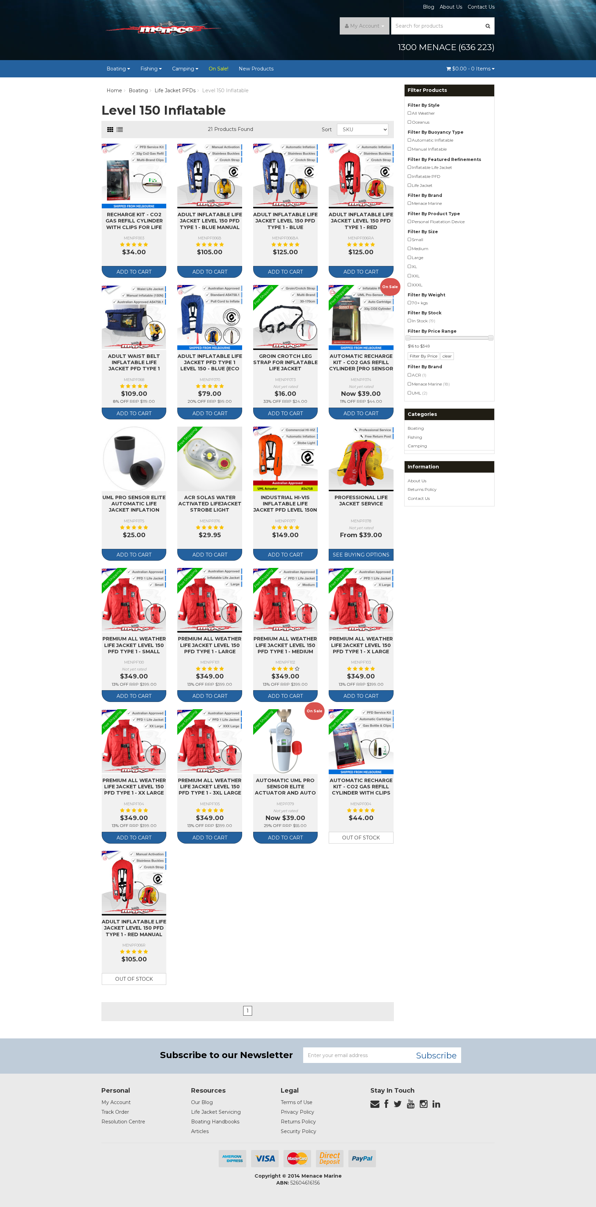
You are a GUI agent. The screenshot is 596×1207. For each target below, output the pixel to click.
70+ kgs (420, 302)
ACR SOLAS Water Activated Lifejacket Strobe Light (209, 503)
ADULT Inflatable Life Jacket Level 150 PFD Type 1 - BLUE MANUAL (210, 220)
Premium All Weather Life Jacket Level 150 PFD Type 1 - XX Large (134, 786)
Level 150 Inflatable (225, 90)
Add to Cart (134, 272)
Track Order (115, 1112)
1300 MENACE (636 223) (446, 47)
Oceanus (420, 122)
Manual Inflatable (429, 149)
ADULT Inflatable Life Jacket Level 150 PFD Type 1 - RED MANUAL (134, 928)
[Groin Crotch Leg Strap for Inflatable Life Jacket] (285, 317)
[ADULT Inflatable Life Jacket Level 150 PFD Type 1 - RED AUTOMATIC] (361, 176)
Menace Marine (427, 203)
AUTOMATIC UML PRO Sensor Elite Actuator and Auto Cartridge (285, 789)
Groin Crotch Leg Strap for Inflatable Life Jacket (285, 362)
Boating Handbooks (215, 1122)
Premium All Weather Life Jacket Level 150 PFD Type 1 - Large (209, 645)
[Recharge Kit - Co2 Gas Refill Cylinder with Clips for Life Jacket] (134, 176)
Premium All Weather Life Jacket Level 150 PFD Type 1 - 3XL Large (209, 786)
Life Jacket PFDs (175, 90)
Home (114, 90)
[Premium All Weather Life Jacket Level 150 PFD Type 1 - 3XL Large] (209, 741)
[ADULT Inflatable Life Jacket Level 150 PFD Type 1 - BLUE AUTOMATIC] (285, 176)
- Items (472, 69)
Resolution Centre (123, 1122)
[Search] (488, 26)
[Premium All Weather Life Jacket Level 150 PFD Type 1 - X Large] (361, 600)
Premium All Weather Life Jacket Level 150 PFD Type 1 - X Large (361, 645)
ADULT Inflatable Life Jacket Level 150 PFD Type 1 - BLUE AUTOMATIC (285, 224)
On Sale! (218, 69)
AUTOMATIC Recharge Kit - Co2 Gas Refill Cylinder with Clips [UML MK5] (361, 789)
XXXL (417, 284)
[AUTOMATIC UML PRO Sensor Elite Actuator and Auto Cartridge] (285, 741)
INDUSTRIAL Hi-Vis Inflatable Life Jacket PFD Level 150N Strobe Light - (285, 507)
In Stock (423, 320)
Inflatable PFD (426, 176)
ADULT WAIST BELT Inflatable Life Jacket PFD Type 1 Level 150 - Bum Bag (134, 365)
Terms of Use (296, 1102)
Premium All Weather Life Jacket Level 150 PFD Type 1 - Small (134, 645)
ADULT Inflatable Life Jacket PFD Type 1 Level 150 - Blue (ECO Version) (210, 365)
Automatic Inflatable (432, 140)
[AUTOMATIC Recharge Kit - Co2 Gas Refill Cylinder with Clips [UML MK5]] (361, 741)
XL (414, 266)
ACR (419, 375)
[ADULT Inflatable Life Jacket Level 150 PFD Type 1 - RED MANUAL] (134, 883)
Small (417, 239)
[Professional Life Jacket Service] (361, 459)
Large (417, 257)
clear (447, 356)
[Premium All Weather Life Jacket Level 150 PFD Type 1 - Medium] (285, 600)
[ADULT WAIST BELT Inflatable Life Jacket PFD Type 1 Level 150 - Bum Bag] (134, 317)
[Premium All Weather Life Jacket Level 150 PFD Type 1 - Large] (209, 600)
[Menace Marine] (163, 29)
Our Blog (202, 1102)
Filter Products (427, 90)
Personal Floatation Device (438, 221)
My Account (116, 1102)
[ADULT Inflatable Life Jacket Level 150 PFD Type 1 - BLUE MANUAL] (209, 176)
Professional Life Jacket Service (361, 500)
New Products (256, 69)
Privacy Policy (297, 1112)
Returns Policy (422, 489)
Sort (327, 129)
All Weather (423, 113)
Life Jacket (422, 185)
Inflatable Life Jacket (432, 167)
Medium (420, 248)
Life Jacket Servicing (216, 1112)
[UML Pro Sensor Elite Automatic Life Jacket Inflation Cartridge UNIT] (134, 459)
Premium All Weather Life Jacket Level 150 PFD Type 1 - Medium (285, 645)
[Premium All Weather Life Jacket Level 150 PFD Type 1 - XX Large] (134, 741)
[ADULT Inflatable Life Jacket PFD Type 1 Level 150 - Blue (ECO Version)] (209, 317)
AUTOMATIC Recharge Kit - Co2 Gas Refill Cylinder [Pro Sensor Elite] (361, 365)
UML (419, 393)
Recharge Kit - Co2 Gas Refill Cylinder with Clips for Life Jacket (134, 224)
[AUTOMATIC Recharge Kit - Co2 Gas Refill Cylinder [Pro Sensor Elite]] (361, 317)
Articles (200, 1131)
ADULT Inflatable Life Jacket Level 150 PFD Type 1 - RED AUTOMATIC (361, 224)
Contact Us (481, 7)
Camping (184, 69)
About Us (451, 7)
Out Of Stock (361, 838)
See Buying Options (361, 555)
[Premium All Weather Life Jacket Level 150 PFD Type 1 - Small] (134, 600)
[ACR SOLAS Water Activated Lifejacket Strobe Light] (209, 459)
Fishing (149, 69)
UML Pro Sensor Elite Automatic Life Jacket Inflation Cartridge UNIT (134, 507)
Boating (117, 69)
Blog (428, 7)
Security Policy (298, 1131)
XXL (416, 275)
